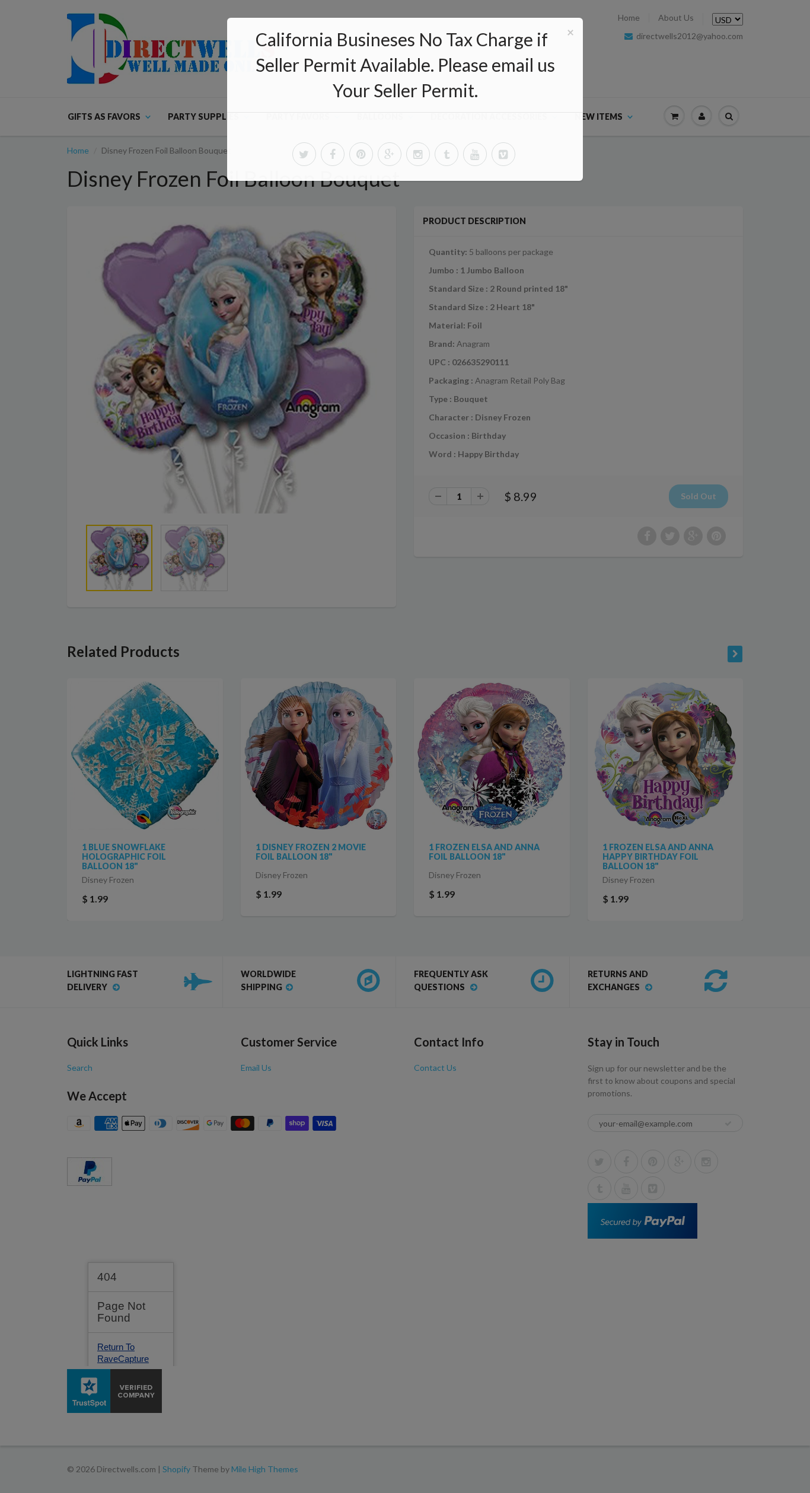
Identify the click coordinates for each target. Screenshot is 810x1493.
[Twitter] (304, 154)
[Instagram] (418, 154)
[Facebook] (333, 154)
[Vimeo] (503, 154)
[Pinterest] (361, 154)
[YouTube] (475, 154)
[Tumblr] (446, 154)
